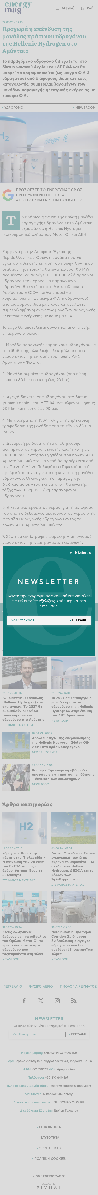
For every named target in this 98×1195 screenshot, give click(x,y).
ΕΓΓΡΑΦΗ (80, 620)
